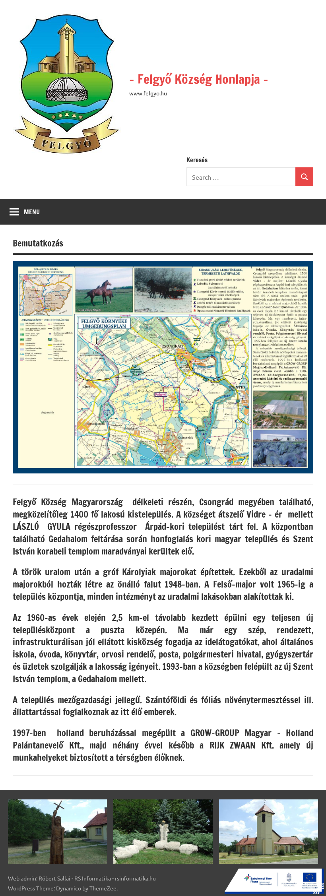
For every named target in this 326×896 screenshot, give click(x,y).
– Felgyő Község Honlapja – (198, 79)
